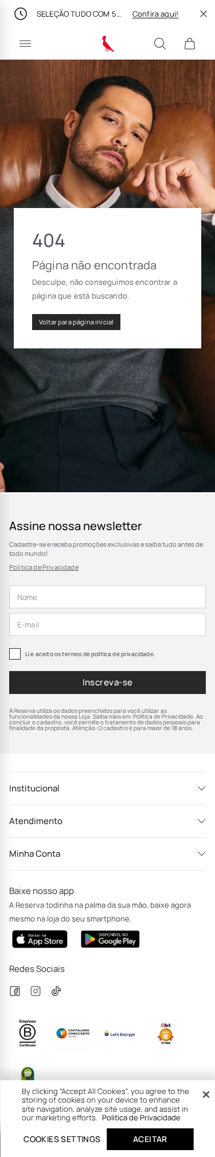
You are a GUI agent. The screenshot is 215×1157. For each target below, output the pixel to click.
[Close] (205, 1094)
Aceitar (150, 1139)
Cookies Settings (62, 1139)
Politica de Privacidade (141, 1117)
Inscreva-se (108, 682)
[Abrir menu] (25, 43)
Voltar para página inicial (76, 321)
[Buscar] (159, 43)
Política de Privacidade (44, 567)
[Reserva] (107, 44)
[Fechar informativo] (203, 14)
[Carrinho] (189, 43)
